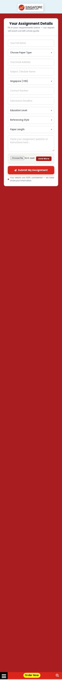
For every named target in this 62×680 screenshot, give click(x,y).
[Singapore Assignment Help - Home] (31, 8)
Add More (43, 158)
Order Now (32, 675)
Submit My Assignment (33, 170)
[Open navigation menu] (4, 675)
